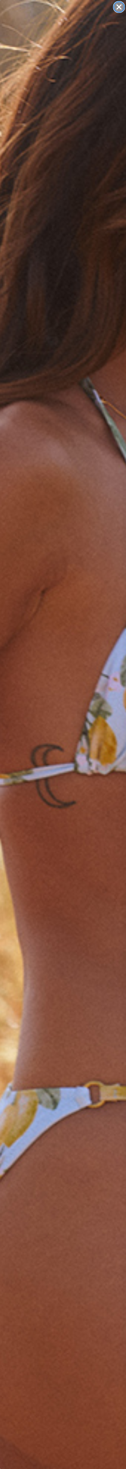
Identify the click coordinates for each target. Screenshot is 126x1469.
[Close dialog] (119, 7)
